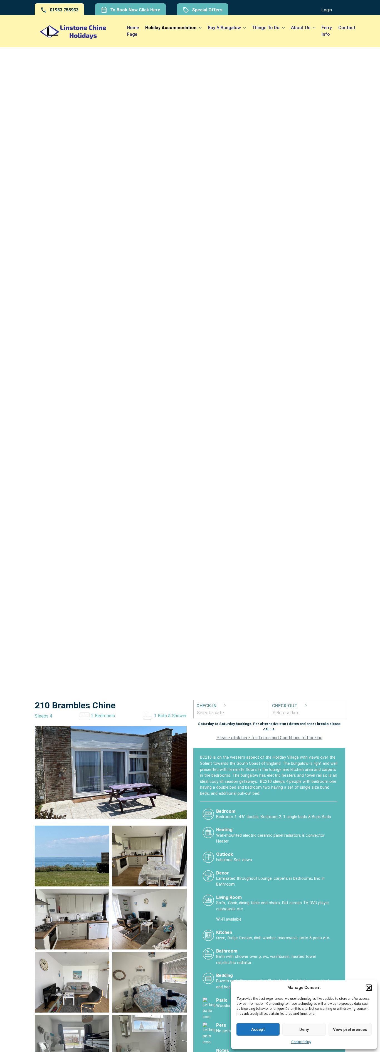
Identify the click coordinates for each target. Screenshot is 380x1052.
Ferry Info (327, 31)
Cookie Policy (301, 1042)
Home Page (133, 31)
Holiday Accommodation (170, 27)
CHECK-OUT (285, 705)
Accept (258, 1029)
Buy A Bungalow (224, 27)
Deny (304, 1029)
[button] (369, 987)
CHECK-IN (207, 705)
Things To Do (266, 27)
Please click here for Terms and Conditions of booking (269, 737)
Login (326, 10)
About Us (300, 27)
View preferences (350, 1029)
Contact (347, 27)
